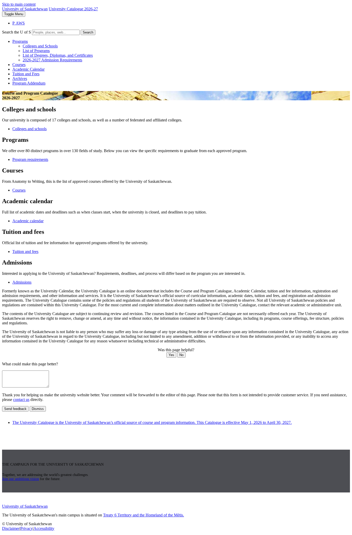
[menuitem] (181, 50)
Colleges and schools (29, 129)
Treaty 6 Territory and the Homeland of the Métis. (143, 515)
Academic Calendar (28, 69)
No (181, 355)
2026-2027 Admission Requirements (52, 60)
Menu (13, 14)
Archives (19, 78)
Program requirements (30, 159)
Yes (171, 355)
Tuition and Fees (25, 74)
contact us (21, 399)
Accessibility (43, 528)
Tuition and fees (25, 251)
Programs (20, 41)
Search (88, 32)
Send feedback (15, 409)
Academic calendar (28, 221)
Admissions (21, 282)
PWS (18, 23)
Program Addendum (28, 83)
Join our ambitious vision (20, 479)
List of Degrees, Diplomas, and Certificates (58, 55)
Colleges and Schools (40, 46)
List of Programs (36, 50)
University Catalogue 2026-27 (73, 9)
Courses (19, 64)
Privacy (26, 528)
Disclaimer (11, 528)
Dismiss (38, 409)
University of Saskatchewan (25, 9)
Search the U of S (16, 32)
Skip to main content (19, 4)
